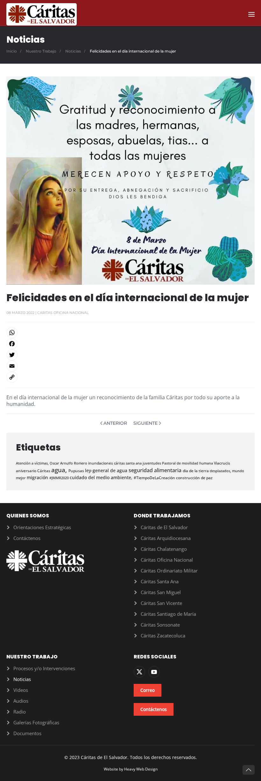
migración (38, 477)
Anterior (115, 423)
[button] (251, 14)
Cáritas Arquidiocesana (166, 538)
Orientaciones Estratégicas (42, 527)
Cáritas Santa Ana (160, 581)
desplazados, (221, 470)
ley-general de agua (107, 470)
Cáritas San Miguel (161, 592)
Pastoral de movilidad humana (188, 463)
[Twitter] (130, 354)
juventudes (152, 463)
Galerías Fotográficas (36, 722)
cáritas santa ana (128, 463)
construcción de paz (194, 477)
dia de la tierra (196, 470)
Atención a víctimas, (33, 463)
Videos (20, 690)
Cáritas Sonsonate (160, 624)
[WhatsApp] (130, 332)
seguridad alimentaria (156, 470)
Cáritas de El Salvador (164, 527)
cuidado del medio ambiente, (102, 477)
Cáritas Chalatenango (164, 549)
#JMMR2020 (59, 477)
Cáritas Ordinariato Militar (169, 570)
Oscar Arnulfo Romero (69, 463)
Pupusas (76, 470)
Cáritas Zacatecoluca (163, 635)
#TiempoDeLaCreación (155, 477)
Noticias (22, 679)
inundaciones (101, 462)
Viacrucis (222, 462)
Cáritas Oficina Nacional (167, 560)
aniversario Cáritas (33, 470)
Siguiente (145, 423)
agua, (59, 469)
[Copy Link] (130, 377)
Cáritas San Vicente (161, 603)
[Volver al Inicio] (41, 14)
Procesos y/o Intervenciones (44, 668)
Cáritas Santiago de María (168, 614)
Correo (147, 690)
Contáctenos (26, 538)
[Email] (130, 366)
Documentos (27, 733)
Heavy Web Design (141, 769)
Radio (19, 711)
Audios (20, 701)
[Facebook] (130, 343)
